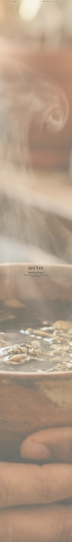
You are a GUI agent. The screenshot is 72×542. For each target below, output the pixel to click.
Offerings (44, 1)
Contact (51, 1)
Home (40, 1)
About (48, 1)
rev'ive (15, 1)
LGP (54, 1)
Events (57, 1)
